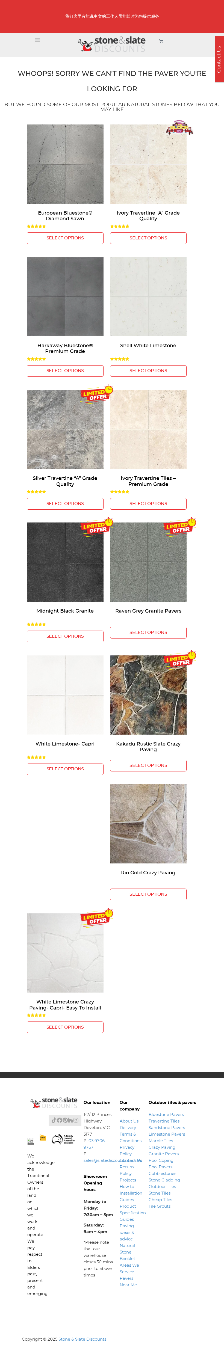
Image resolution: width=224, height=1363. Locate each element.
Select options (65, 238)
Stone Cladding (164, 1180)
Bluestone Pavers (166, 1115)
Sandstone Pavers (167, 1128)
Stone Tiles (159, 1193)
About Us (129, 1121)
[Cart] (161, 41)
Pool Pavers (160, 1167)
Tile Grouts (159, 1206)
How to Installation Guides (131, 1193)
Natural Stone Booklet (127, 1252)
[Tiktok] (54, 1120)
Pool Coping (161, 1161)
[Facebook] (59, 1120)
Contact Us (131, 1161)
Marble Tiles (161, 1141)
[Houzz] (70, 1120)
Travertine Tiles (164, 1121)
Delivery (128, 1128)
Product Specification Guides (133, 1213)
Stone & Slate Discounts (82, 1339)
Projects (128, 1180)
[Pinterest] (65, 1120)
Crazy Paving (162, 1147)
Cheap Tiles (160, 1200)
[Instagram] (75, 1120)
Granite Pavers (164, 1154)
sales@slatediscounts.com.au (113, 1161)
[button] (37, 39)
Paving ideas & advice (127, 1232)
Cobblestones (162, 1174)
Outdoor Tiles (162, 1187)
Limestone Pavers (167, 1134)
